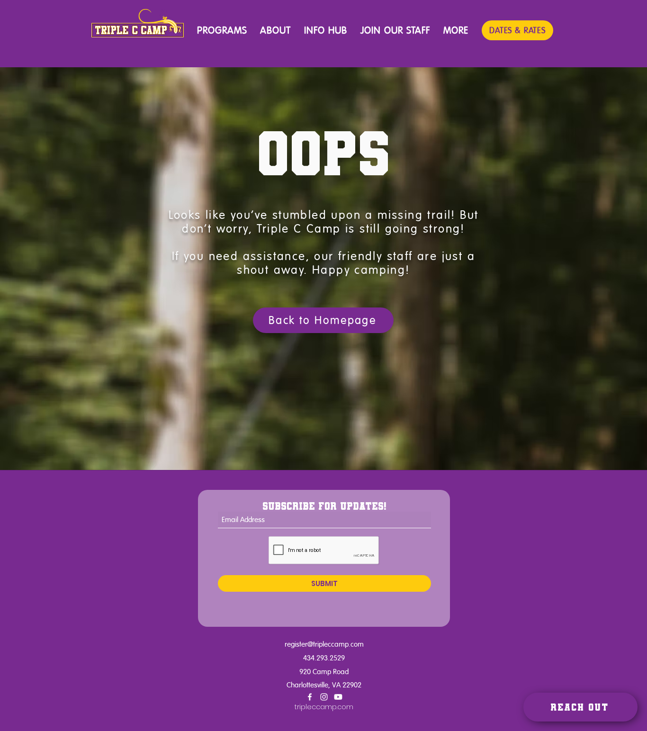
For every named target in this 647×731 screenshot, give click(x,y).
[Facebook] (310, 697)
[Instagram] (324, 697)
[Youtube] (338, 697)
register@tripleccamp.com (324, 644)
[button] (222, 30)
